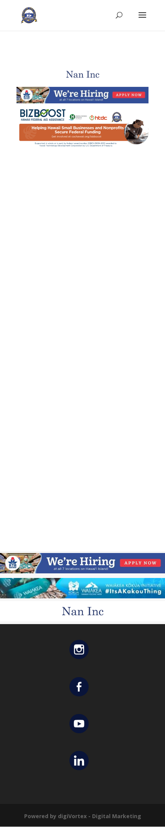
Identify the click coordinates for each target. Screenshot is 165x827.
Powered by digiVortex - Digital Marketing (82, 816)
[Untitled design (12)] (82, 80)
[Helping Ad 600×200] (82, 147)
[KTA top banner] (82, 101)
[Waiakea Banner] (82, 596)
